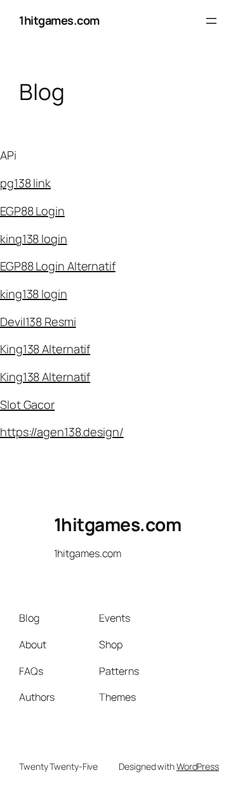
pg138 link (25, 183)
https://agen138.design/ (62, 431)
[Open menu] (211, 20)
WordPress (197, 766)
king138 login (33, 238)
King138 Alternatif (45, 348)
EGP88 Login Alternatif (58, 265)
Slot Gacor (27, 404)
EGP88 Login (32, 210)
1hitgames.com (59, 20)
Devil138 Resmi (38, 321)
